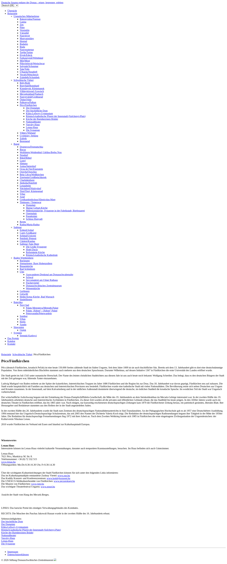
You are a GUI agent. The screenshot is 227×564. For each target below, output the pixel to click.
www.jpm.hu (37, 484)
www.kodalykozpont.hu (58, 478)
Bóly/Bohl (25, 83)
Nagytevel (25, 35)
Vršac (22, 194)
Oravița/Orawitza (28, 171)
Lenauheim (25, 185)
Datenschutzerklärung (18, 554)
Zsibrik (23, 138)
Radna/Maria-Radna (30, 224)
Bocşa (23, 149)
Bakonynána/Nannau (30, 19)
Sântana (23, 163)
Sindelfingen (26, 299)
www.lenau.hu (8, 462)
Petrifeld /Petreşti (28, 238)
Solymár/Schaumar (29, 66)
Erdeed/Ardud (27, 230)
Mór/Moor (25, 60)
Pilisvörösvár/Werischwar (32, 63)
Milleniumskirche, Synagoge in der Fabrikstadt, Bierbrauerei (55, 210)
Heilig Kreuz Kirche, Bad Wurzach (37, 296)
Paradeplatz (31, 216)
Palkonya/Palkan (28, 102)
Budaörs (24, 44)
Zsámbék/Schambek (30, 77)
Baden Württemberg (23, 258)
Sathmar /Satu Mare (29, 244)
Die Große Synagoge (36, 246)
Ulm (22, 271)
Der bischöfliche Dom (37, 110)
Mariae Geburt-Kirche (37, 208)
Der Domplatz (33, 108)
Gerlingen (24, 291)
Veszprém (24, 30)
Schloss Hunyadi (34, 219)
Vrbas (22, 319)
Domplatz (31, 205)
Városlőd (24, 33)
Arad (22, 196)
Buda (22, 47)
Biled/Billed (26, 158)
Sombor (23, 316)
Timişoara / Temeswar (30, 202)
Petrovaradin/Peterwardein (39, 313)
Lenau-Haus (32, 127)
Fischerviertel (32, 283)
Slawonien (19, 327)
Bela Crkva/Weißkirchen (32, 174)
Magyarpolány (27, 38)
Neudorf (24, 155)
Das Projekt (13, 338)
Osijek (23, 330)
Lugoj (23, 160)
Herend (23, 41)
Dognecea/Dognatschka (31, 146)
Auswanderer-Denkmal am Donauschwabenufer (49, 274)
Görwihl (24, 294)
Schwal (29, 277)
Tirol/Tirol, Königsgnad (31, 191)
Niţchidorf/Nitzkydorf (30, 188)
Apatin (23, 324)
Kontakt (11, 344)
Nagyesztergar (27, 49)
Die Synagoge (33, 130)
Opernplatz (31, 213)
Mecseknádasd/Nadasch (31, 94)
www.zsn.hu (64, 475)
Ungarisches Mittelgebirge (26, 16)
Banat (16, 144)
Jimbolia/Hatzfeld (28, 183)
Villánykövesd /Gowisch (32, 91)
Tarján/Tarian (26, 52)
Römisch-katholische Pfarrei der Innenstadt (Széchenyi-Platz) (56, 116)
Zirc (22, 24)
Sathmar (18, 227)
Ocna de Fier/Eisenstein (31, 169)
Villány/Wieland (28, 133)
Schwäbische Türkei (24, 80)
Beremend (25, 141)
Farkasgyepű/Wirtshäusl (31, 58)
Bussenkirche (26, 266)
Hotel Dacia (32, 249)
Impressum (12, 551)
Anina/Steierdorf (28, 166)
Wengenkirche (33, 288)
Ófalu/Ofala (25, 99)
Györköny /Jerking (29, 135)
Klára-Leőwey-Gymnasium (39, 113)
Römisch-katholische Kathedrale (42, 255)
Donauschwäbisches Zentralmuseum (44, 285)
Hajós (22, 321)
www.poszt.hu (48, 486)
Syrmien (18, 333)
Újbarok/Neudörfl (28, 71)
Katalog (11, 341)
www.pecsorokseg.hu (64, 481)
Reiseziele (12, 13)
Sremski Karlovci (28, 335)
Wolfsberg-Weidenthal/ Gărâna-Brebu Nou (41, 152)
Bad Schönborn (27, 269)
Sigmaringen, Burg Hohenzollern (36, 263)
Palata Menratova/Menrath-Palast (42, 308)
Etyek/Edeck (26, 55)
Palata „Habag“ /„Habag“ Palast (41, 310)
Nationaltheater (33, 121)
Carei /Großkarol (28, 233)
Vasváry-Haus (33, 124)
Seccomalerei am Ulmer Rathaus (42, 280)
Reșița (23, 221)
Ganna (23, 22)
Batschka (18, 302)
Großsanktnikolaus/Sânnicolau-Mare (37, 199)
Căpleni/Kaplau (27, 241)
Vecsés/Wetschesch (29, 74)
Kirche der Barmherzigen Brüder (42, 119)
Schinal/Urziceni (28, 235)
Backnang (25, 260)
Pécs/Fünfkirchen (28, 105)
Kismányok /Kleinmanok (32, 88)
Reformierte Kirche (35, 252)
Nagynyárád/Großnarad (31, 96)
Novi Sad (24, 305)
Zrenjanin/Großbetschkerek (33, 177)
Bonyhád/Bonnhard (29, 85)
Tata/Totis (24, 69)
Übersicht (12, 10)
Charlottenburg (27, 180)
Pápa (22, 27)
